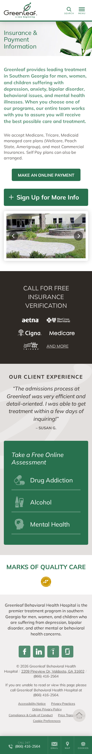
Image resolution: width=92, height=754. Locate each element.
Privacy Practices (63, 703)
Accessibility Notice (32, 703)
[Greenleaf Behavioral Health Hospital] (27, 10)
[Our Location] (67, 745)
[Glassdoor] (67, 651)
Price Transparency (71, 715)
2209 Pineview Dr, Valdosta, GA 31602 (52, 671)
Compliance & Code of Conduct (31, 715)
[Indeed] (53, 651)
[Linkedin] (39, 651)
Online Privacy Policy (47, 709)
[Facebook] (24, 651)
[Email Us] (54, 745)
